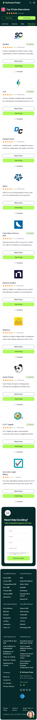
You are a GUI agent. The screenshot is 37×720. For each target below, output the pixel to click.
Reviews (14, 24)
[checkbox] (8, 553)
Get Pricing (26, 18)
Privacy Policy (19, 554)
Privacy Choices (8, 686)
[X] (27, 690)
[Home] (11, 3)
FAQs (22, 24)
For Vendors (7, 683)
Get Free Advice (18, 558)
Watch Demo (9, 18)
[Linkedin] (24, 690)
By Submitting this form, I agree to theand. (19, 553)
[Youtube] (30, 690)
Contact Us (7, 680)
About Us (6, 677)
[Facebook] (21, 690)
